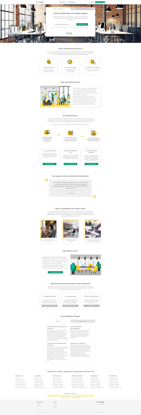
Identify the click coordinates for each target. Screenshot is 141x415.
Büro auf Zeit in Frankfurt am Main (59, 387)
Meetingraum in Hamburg (95, 382)
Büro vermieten (71, 2)
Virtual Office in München (114, 381)
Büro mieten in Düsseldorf (20, 384)
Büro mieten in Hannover (64, 395)
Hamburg (63, 27)
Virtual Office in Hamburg (114, 382)
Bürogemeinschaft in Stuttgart (78, 386)
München (58, 27)
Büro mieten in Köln (19, 377)
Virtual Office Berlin (90, 396)
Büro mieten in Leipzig (76, 395)
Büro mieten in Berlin (19, 379)
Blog (54, 405)
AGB (42, 412)
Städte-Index (56, 407)
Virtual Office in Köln (113, 377)
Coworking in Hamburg (38, 382)
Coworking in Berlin (38, 379)
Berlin (54, 27)
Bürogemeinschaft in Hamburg (78, 382)
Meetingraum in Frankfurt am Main (97, 387)
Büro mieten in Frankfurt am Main (21, 387)
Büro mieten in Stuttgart (20, 386)
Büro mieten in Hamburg (20, 382)
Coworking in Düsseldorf (39, 384)
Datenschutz (46, 412)
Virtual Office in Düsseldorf (114, 384)
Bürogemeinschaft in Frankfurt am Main (79, 387)
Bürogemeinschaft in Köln (77, 377)
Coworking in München (38, 381)
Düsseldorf (72, 27)
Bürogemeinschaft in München (78, 381)
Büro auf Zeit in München (58, 381)
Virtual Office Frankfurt (64, 397)
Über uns (38, 404)
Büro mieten (62, 2)
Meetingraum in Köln (94, 377)
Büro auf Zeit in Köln (57, 377)
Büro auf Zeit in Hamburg (58, 382)
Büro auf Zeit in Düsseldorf (58, 384)
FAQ (54, 406)
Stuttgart (86, 27)
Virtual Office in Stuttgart (114, 386)
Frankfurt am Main (79, 27)
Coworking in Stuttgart (38, 386)
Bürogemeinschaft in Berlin (77, 379)
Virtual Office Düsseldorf (76, 397)
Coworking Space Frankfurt (79, 396)
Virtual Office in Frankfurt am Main (115, 387)
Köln (68, 27)
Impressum (39, 412)
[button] (99, 188)
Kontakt (55, 404)
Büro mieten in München (20, 381)
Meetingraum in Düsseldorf (95, 384)
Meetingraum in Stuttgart (95, 386)
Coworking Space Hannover (66, 396)
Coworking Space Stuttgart (52, 396)
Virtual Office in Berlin (113, 379)
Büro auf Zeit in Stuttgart (58, 386)
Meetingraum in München (95, 381)
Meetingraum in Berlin (94, 379)
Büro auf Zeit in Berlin (57, 379)
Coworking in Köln (37, 377)
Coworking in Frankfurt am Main (40, 387)
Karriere (38, 405)
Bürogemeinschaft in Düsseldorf (78, 384)
